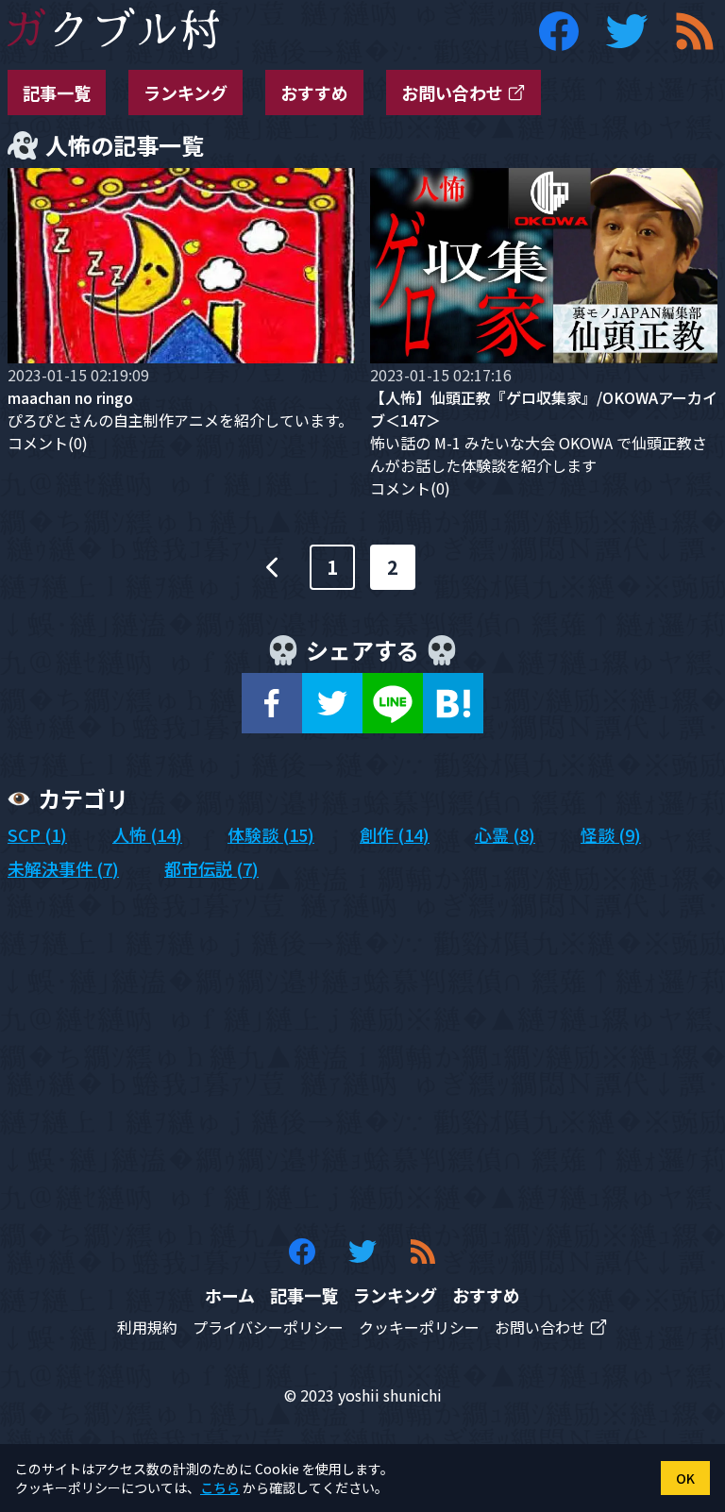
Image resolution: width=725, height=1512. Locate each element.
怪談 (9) (611, 834)
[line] (392, 703)
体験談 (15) (271, 834)
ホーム (230, 1295)
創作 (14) (395, 834)
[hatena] (453, 703)
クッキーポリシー (419, 1327)
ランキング (185, 92)
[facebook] (272, 703)
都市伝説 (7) (211, 868)
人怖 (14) (147, 834)
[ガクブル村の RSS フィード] (694, 31)
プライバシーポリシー (268, 1327)
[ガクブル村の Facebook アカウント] (559, 31)
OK (685, 1478)
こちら (220, 1487)
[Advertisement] (362, 1059)
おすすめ (314, 92)
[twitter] (332, 703)
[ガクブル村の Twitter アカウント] (626, 31)
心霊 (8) (505, 834)
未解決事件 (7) (63, 868)
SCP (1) (37, 834)
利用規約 (147, 1327)
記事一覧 (57, 92)
